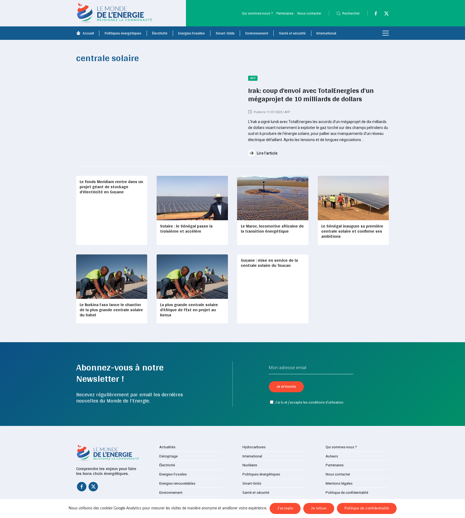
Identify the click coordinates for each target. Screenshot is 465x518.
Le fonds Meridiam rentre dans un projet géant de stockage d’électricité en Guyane (111, 187)
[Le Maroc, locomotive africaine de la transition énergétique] (272, 198)
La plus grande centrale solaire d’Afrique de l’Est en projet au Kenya (189, 310)
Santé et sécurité (292, 33)
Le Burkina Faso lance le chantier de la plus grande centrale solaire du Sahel (111, 310)
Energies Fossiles (191, 33)
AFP (253, 78)
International (326, 33)
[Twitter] (384, 14)
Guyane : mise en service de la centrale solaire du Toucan (269, 262)
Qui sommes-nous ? (257, 13)
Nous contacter (309, 13)
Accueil (88, 33)
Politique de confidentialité (347, 493)
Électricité (159, 33)
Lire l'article (267, 153)
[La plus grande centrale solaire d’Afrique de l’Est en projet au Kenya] (192, 276)
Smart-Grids (225, 33)
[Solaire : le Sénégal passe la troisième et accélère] (192, 198)
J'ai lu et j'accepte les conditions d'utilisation (309, 402)
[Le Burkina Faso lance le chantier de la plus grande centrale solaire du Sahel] (111, 276)
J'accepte (285, 508)
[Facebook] (373, 14)
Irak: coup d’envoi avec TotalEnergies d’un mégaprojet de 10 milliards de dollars (311, 94)
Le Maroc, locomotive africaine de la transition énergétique (272, 228)
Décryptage (168, 456)
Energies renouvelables (177, 483)
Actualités (167, 447)
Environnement (256, 33)
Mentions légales (339, 483)
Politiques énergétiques (123, 33)
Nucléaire (249, 465)
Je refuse (319, 508)
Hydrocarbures (254, 447)
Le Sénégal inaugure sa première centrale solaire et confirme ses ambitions (352, 231)
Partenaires (285, 13)
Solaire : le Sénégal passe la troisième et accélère (186, 228)
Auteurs (332, 456)
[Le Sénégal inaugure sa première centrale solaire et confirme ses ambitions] (353, 198)
